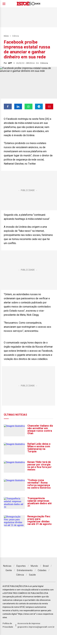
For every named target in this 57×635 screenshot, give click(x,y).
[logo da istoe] (28, 4)
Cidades (42, 570)
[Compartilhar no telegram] (39, 106)
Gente (9, 570)
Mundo (34, 565)
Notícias (7, 565)
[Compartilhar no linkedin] (18, 106)
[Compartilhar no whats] (28, 106)
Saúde (32, 574)
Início (6, 36)
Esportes (21, 565)
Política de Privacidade (8, 625)
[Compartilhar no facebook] (8, 106)
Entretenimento (25, 570)
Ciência (15, 36)
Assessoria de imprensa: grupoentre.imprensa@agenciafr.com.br (35, 625)
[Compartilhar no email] (49, 106)
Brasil (46, 565)
